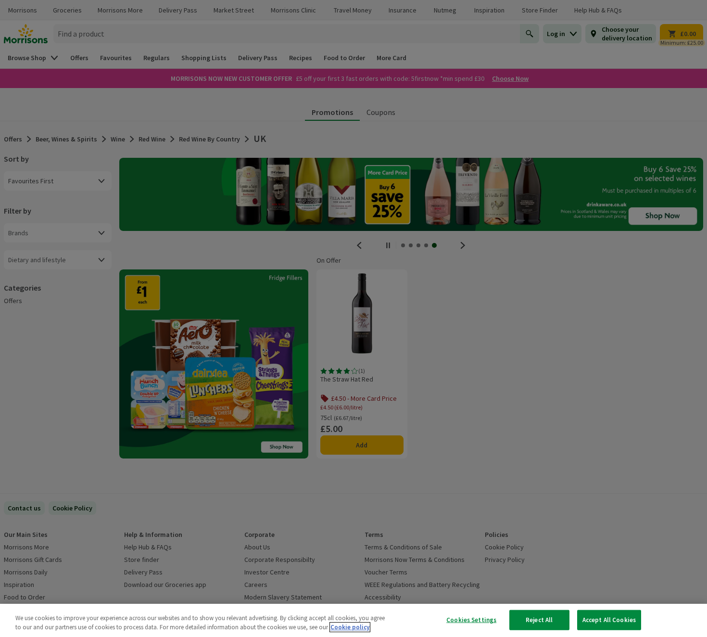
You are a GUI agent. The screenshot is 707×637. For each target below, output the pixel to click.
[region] (353, 620)
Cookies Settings (471, 620)
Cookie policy (349, 627)
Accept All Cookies (609, 620)
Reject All (539, 620)
